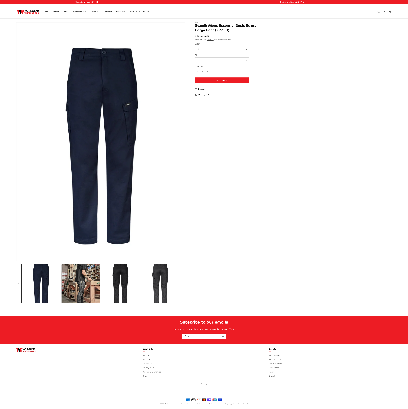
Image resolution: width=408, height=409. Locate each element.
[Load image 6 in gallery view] (160, 283)
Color (197, 44)
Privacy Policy (148, 368)
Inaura (272, 372)
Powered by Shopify (188, 404)
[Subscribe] (223, 336)
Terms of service (243, 404)
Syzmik (272, 376)
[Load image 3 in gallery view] (80, 283)
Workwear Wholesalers (173, 404)
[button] (47, 11)
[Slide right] (183, 283)
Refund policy (201, 404)
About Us (146, 360)
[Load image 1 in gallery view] (41, 283)
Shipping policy (230, 404)
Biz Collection (274, 355)
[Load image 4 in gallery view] (120, 283)
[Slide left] (18, 283)
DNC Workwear (275, 364)
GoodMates (274, 368)
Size (197, 55)
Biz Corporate (275, 360)
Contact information (216, 404)
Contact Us (147, 364)
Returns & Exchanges (152, 372)
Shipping (210, 39)
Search (146, 355)
